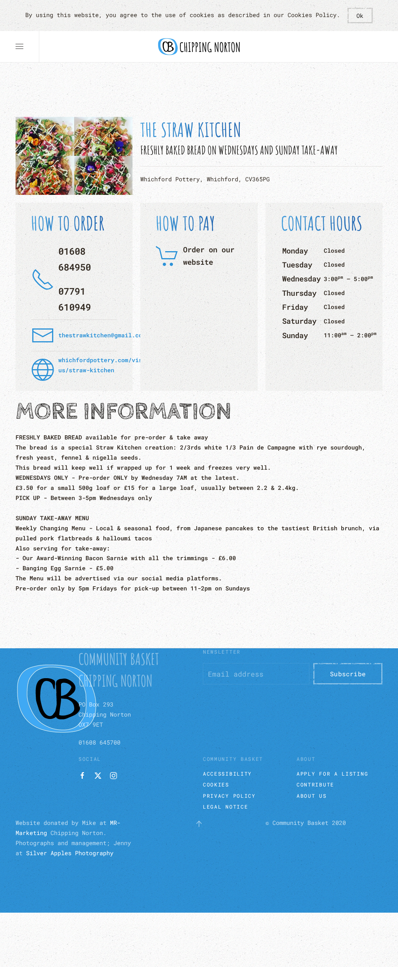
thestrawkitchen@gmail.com (102, 335)
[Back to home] (199, 46)
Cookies (216, 784)
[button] (19, 46)
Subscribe (348, 674)
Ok (359, 15)
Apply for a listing (332, 773)
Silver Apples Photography (69, 853)
